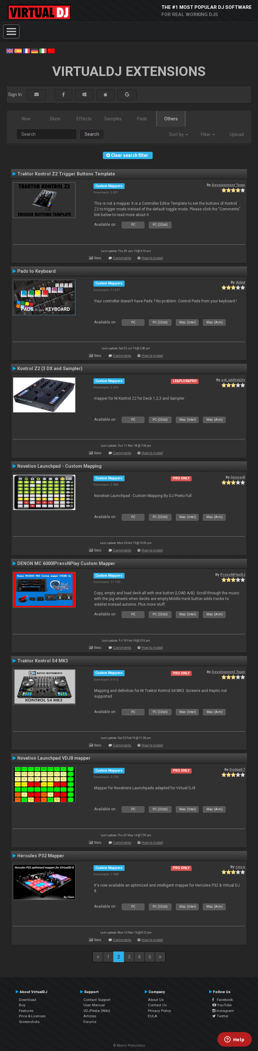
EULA (152, 1016)
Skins (55, 118)
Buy (22, 1005)
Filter (206, 134)
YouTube (224, 1005)
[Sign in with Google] (127, 94)
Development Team (228, 185)
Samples (113, 118)
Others (171, 118)
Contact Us (157, 1005)
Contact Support (97, 999)
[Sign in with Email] (36, 94)
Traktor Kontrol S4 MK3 (42, 660)
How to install (152, 258)
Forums (89, 1022)
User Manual (94, 1005)
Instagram (225, 1010)
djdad (240, 282)
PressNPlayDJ (232, 574)
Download (27, 999)
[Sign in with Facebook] (63, 94)
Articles (89, 1016)
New (26, 118)
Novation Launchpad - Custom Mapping (59, 466)
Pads (142, 118)
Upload (237, 134)
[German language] (34, 50)
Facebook (223, 999)
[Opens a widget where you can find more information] (234, 1040)
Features (26, 1010)
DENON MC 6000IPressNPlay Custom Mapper (66, 563)
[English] (9, 50)
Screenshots (29, 1022)
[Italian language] (42, 50)
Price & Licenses (32, 1016)
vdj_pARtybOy (233, 380)
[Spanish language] (17, 50)
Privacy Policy (159, 1010)
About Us (156, 999)
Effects (84, 118)
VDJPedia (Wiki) (96, 1010)
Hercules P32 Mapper (40, 855)
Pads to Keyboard (36, 271)
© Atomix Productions (129, 1045)
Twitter (222, 1016)
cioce (240, 867)
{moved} (238, 477)
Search (92, 134)
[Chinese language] (51, 50)
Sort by (177, 134)
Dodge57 (237, 769)
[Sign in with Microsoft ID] (84, 94)
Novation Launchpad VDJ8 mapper (54, 758)
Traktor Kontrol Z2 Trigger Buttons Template (66, 173)
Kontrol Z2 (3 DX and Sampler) (49, 368)
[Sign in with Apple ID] (105, 94)
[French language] (26, 50)
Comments (122, 258)
